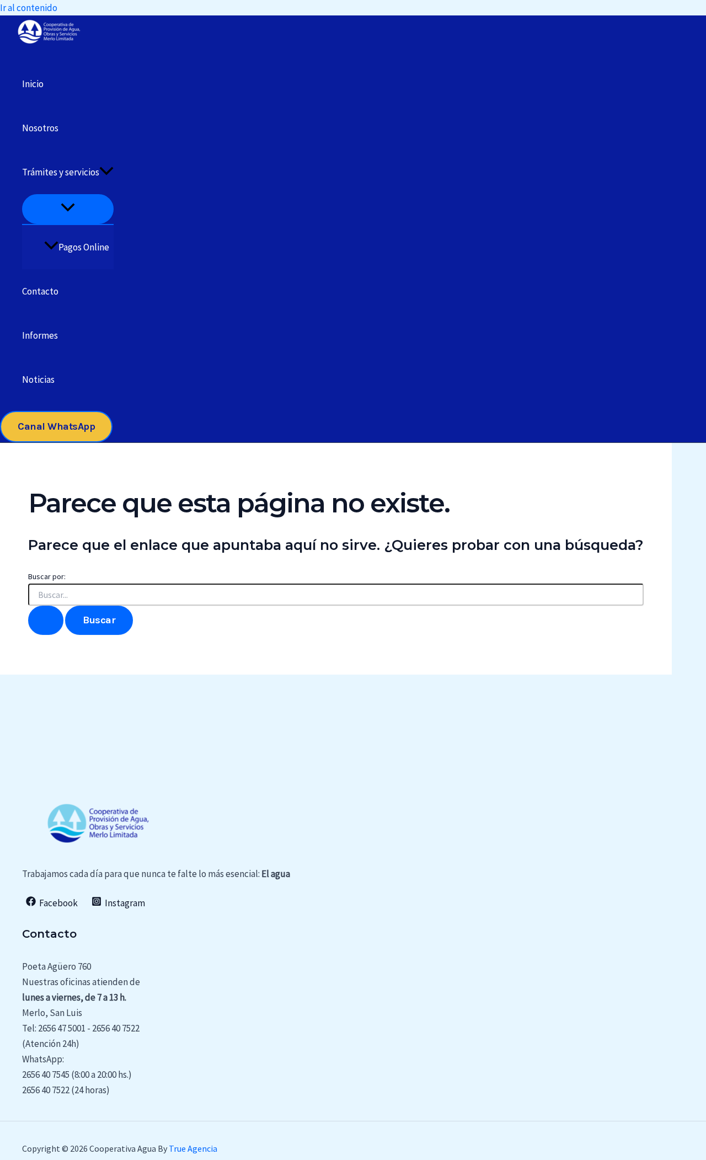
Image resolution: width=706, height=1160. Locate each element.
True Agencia (193, 1148)
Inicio (33, 84)
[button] (106, 172)
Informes (40, 335)
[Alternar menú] (68, 208)
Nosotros (40, 128)
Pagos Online (83, 247)
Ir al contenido (28, 8)
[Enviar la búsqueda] (45, 620)
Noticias (38, 379)
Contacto (40, 291)
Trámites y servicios (60, 172)
